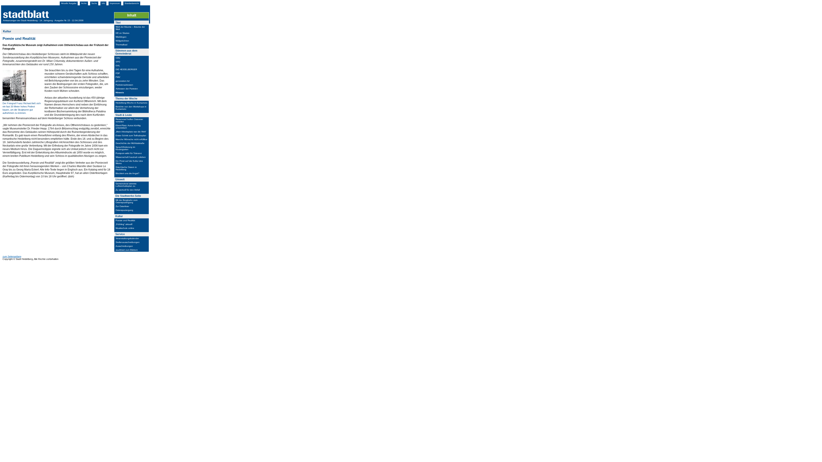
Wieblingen (121, 37)
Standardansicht (132, 3)
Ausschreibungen (124, 246)
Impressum (115, 3)
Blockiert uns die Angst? (127, 173)
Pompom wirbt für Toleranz (129, 153)
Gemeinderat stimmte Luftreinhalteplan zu (126, 184)
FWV (118, 77)
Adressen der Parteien (127, 88)
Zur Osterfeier (122, 206)
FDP (118, 73)
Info (103, 3)
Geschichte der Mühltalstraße (130, 143)
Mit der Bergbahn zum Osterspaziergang (126, 201)
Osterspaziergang (124, 210)
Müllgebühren (122, 41)
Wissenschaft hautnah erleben (131, 157)
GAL (118, 65)
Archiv (84, 3)
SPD (118, 62)
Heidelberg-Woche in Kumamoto (131, 103)
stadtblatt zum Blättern (127, 250)
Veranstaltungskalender (127, 238)
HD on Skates (122, 33)
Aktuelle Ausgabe (68, 3)
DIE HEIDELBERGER (126, 69)
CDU (118, 58)
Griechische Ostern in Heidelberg (126, 168)
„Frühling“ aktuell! (124, 224)
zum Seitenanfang (12, 256)
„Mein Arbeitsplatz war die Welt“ (131, 131)
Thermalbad (121, 44)
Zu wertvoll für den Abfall (128, 190)
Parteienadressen (124, 85)
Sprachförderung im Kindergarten (125, 148)
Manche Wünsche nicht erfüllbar (131, 139)
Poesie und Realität (125, 220)
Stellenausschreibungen (128, 242)
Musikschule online (125, 228)
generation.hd (123, 81)
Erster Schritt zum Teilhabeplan (131, 135)
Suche (94, 3)
